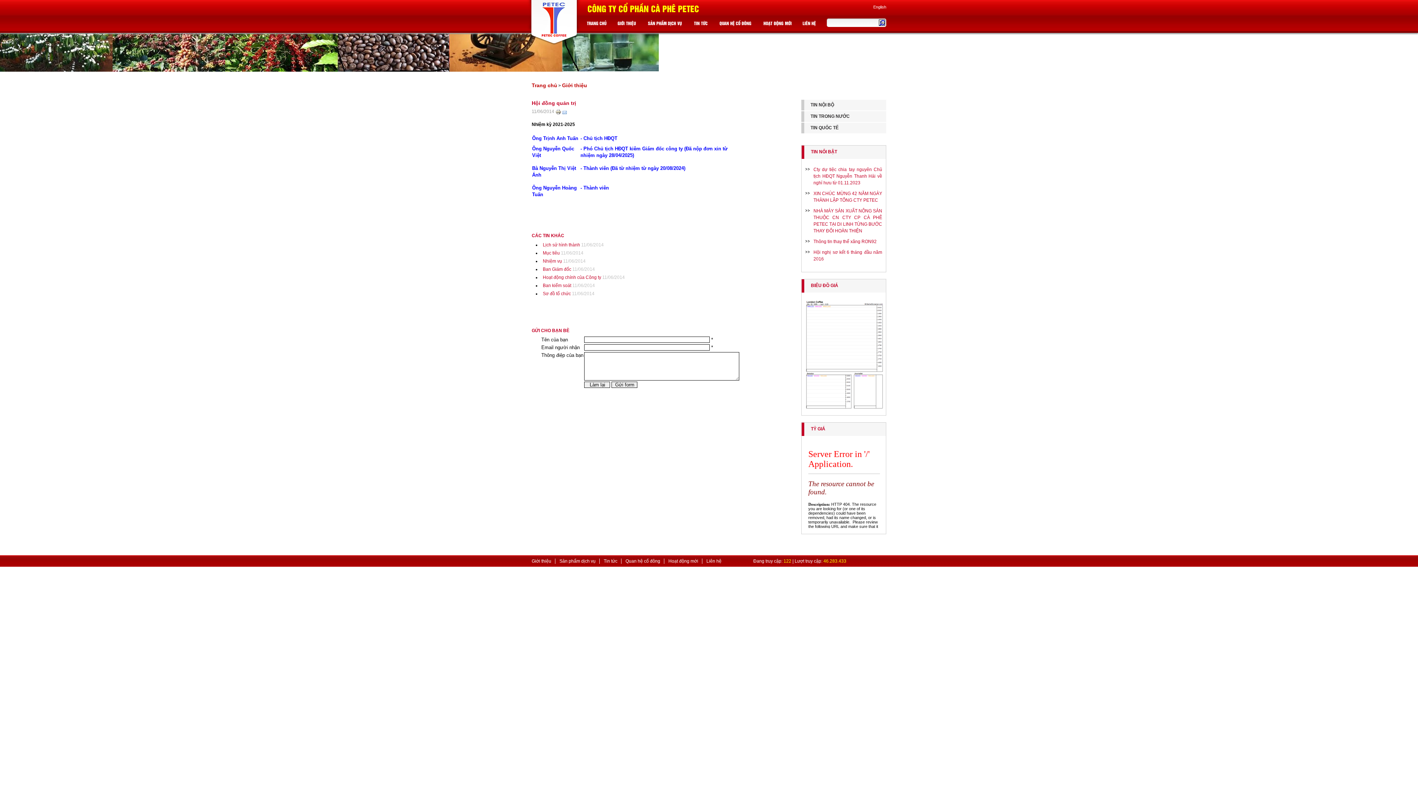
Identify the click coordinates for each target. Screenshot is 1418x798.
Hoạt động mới (683, 561)
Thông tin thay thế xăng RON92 (845, 241)
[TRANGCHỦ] (597, 25)
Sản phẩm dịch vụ (577, 561)
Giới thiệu (574, 85)
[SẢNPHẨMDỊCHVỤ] (666, 25)
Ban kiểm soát (557, 285)
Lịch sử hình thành (561, 245)
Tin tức (610, 561)
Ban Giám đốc (557, 269)
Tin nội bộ (822, 105)
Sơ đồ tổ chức (557, 293)
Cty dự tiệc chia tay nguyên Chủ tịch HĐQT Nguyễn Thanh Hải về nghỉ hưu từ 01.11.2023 (848, 176)
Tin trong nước (830, 116)
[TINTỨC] (701, 25)
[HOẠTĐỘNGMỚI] (778, 25)
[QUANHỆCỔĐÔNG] (736, 25)
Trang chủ (544, 85)
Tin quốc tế (825, 127)
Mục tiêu (551, 253)
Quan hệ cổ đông (643, 561)
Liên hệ (714, 561)
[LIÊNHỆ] (810, 25)
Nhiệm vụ (552, 261)
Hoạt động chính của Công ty (572, 277)
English (879, 7)
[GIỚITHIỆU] (628, 25)
